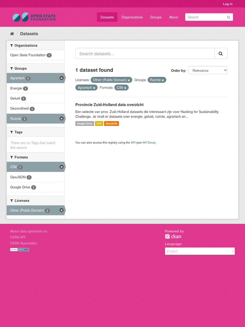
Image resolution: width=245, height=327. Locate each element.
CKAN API (17, 237)
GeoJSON (111, 123)
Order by (178, 70)
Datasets (107, 17)
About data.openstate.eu (28, 231)
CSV (99, 123)
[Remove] (129, 80)
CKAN (173, 236)
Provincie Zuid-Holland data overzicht (109, 104)
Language (173, 243)
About (173, 17)
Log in (228, 3)
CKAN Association (23, 243)
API (133, 142)
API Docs (149, 142)
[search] (221, 53)
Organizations (132, 17)
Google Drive (84, 123)
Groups (155, 17)
